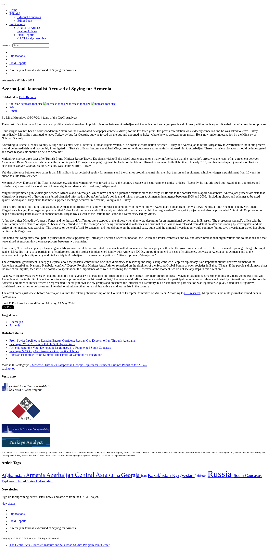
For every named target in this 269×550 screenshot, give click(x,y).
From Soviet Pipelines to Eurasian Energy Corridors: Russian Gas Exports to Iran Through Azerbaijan (72, 340)
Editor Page (24, 20)
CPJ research (192, 293)
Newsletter (8, 503)
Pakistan (201, 476)
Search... (7, 45)
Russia (221, 474)
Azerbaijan (16, 321)
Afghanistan (14, 475)
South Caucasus (248, 475)
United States (26, 481)
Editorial (14, 13)
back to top (8, 368)
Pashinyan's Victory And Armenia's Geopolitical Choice (44, 351)
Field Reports (25, 34)
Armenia (14, 325)
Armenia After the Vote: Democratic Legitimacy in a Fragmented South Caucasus (60, 347)
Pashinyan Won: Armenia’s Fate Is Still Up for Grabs (42, 344)
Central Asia (92, 474)
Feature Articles (27, 31)
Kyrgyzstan (183, 475)
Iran (144, 476)
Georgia (131, 475)
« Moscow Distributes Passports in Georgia (57, 365)
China (115, 475)
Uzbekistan (44, 481)
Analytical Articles (28, 27)
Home (13, 10)
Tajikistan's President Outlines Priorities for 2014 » (115, 365)
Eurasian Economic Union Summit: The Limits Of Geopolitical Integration (55, 354)
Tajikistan (9, 481)
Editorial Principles (29, 17)
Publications (17, 24)
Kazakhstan (160, 475)
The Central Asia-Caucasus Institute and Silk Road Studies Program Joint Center (59, 545)
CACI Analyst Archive (31, 38)
